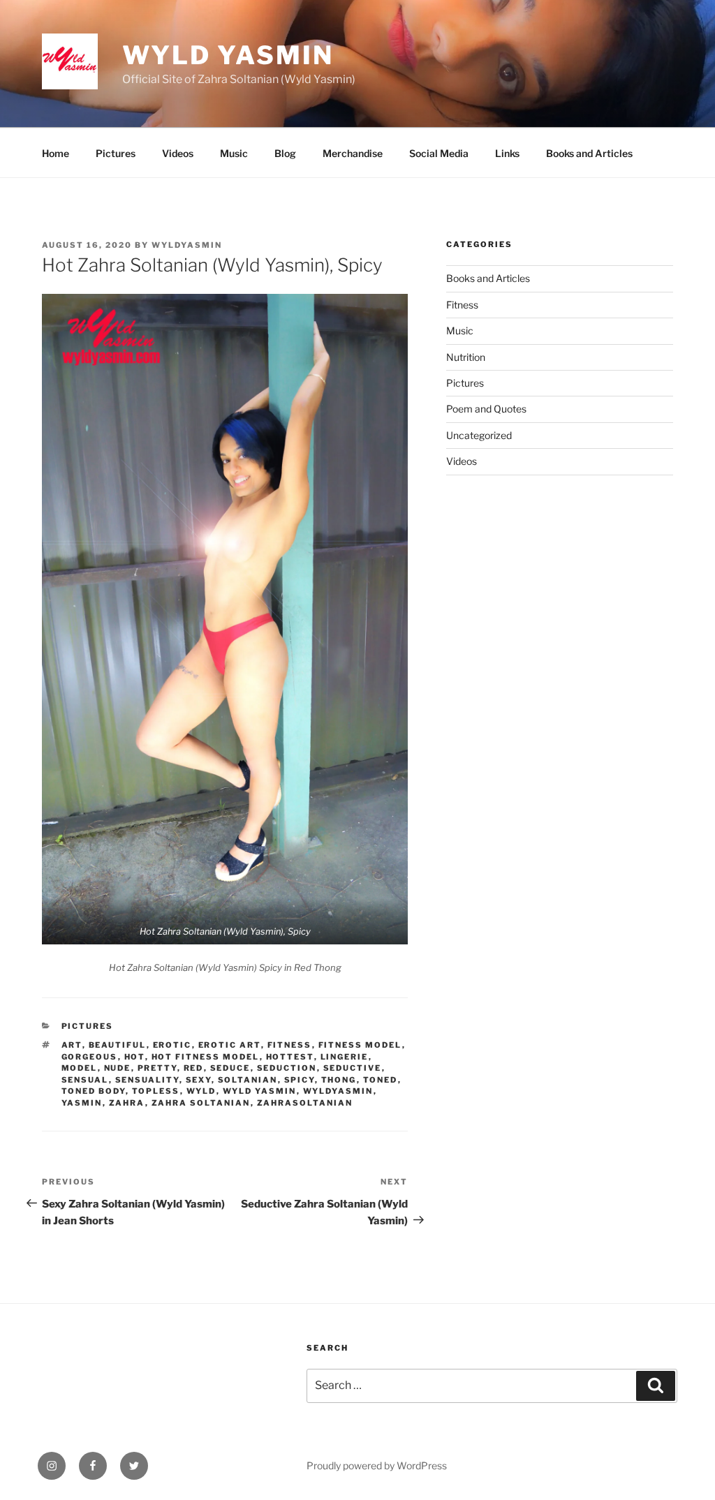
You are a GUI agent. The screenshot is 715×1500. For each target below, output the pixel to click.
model (79, 1068)
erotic (172, 1045)
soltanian (248, 1080)
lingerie (344, 1057)
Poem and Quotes (486, 409)
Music (234, 153)
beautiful (118, 1045)
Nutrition (465, 357)
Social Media (439, 153)
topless (156, 1091)
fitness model (360, 1045)
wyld (201, 1091)
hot (134, 1057)
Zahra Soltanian (201, 1103)
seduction (287, 1068)
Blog (285, 153)
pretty (157, 1068)
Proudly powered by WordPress (377, 1465)
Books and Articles (589, 153)
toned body (93, 1091)
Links (507, 153)
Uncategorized (479, 435)
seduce (230, 1068)
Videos (177, 153)
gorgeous (89, 1057)
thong (339, 1080)
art (71, 1045)
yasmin (82, 1103)
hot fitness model (206, 1057)
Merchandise (353, 153)
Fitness (462, 305)
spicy (299, 1080)
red (194, 1068)
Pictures (115, 153)
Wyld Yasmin (228, 55)
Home (55, 153)
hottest (290, 1057)
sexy (199, 1080)
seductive (352, 1068)
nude (117, 1068)
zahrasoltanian (305, 1103)
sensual (85, 1080)
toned (380, 1080)
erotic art (229, 1045)
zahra (127, 1103)
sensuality (147, 1080)
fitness (289, 1045)
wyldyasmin (187, 245)
